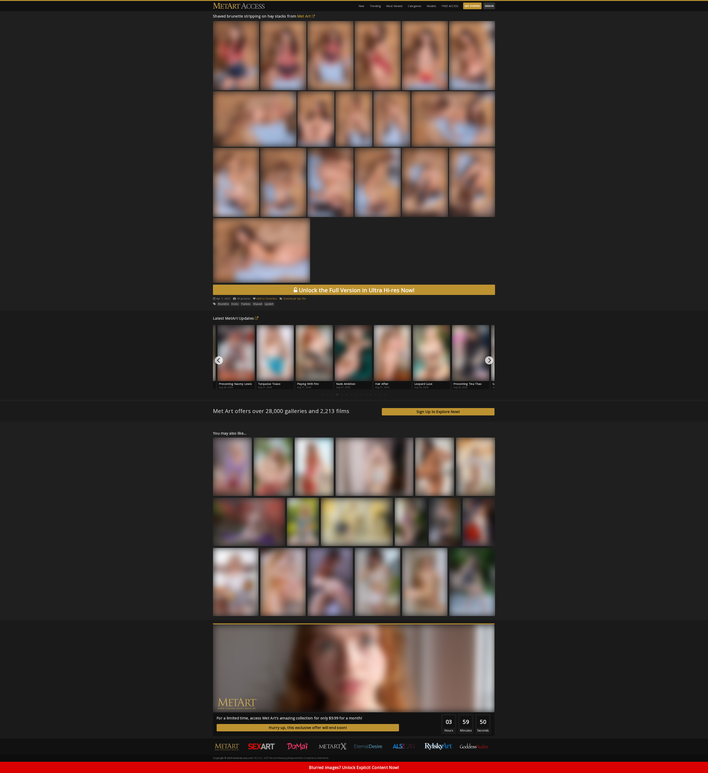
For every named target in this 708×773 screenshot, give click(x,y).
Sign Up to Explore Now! (438, 411)
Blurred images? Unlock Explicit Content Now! (354, 767)
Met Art (304, 16)
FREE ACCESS (450, 6)
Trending (375, 6)
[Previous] (219, 360)
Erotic (235, 304)
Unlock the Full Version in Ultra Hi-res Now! (355, 290)
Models (431, 6)
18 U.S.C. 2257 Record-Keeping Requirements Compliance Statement (291, 758)
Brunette (223, 304)
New (361, 6)
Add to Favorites (266, 298)
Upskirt (269, 304)
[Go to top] (698, 761)
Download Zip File (294, 298)
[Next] (489, 360)
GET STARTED (472, 6)
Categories (414, 6)
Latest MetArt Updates (233, 318)
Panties (245, 304)
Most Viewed (394, 6)
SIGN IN (489, 6)
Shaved (257, 304)
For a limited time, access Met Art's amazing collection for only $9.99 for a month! (289, 718)
